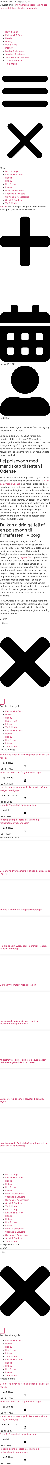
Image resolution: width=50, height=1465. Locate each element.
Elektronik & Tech (14, 35)
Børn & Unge (11, 32)
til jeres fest (26, 557)
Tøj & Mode (11, 63)
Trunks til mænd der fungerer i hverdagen (21, 772)
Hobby (8, 41)
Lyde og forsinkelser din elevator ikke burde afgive (22, 1100)
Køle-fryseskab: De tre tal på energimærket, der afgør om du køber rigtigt (24, 1144)
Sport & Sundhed (14, 60)
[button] (25, 117)
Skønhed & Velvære (15, 54)
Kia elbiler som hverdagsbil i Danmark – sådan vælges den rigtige (23, 947)
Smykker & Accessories (17, 57)
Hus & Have (11, 44)
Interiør (9, 47)
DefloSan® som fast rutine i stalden (18, 805)
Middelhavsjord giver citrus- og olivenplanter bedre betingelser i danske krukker (23, 1061)
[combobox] (25, 623)
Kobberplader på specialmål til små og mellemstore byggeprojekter (19, 1022)
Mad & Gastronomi (14, 51)
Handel (8, 38)
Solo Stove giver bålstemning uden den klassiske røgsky (25, 872)
